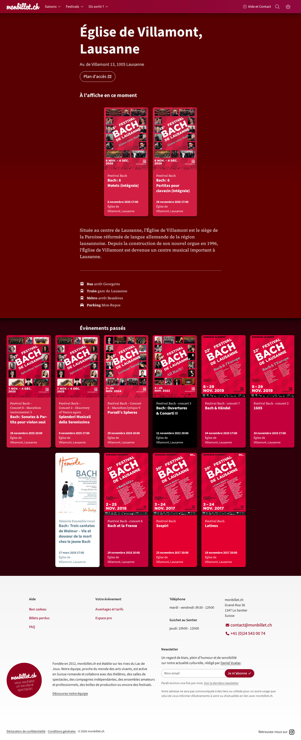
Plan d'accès (95, 76)
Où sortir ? (96, 6)
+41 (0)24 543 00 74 (247, 633)
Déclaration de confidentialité (26, 731)
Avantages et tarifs (109, 609)
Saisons (51, 6)
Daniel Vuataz (231, 663)
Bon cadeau (37, 609)
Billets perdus (39, 618)
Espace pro (103, 618)
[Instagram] (291, 731)
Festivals (72, 6)
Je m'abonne (237, 673)
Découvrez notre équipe (70, 693)
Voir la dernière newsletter (221, 683)
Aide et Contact (259, 6)
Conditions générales (62, 731)
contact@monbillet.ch (251, 625)
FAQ (32, 626)
